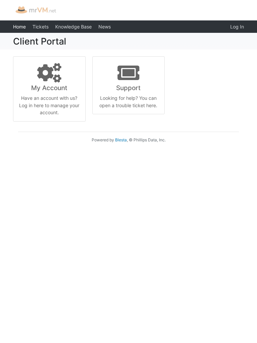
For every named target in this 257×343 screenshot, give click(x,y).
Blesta (121, 139)
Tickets (40, 26)
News (104, 26)
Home (19, 26)
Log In (237, 26)
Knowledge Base (73, 26)
